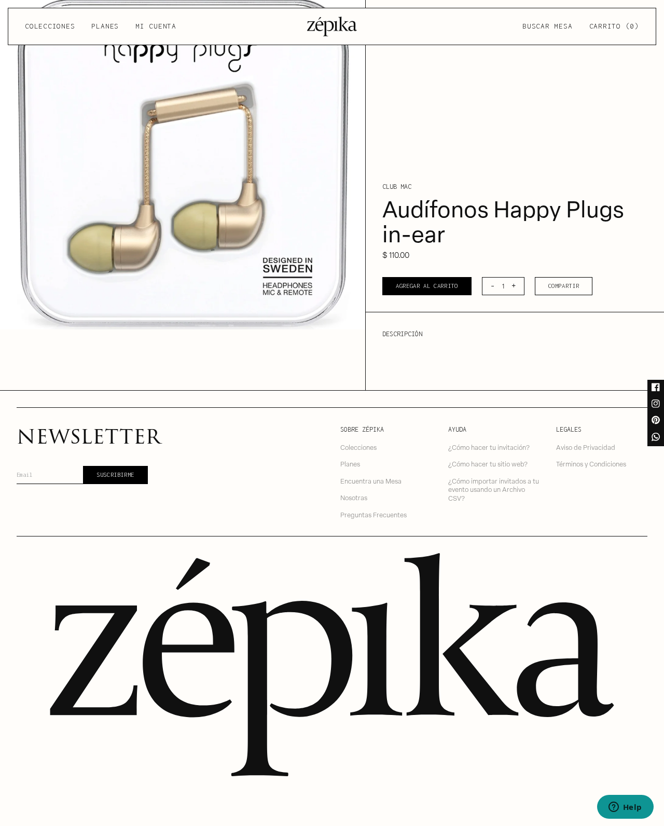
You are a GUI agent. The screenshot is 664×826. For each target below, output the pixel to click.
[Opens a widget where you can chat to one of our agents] (625, 808)
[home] (332, 26)
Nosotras (353, 497)
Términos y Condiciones (591, 463)
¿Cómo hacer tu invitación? (489, 447)
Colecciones (50, 26)
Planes (105, 26)
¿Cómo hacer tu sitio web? (488, 463)
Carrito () (614, 26)
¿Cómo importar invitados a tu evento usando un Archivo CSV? (493, 489)
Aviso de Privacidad (585, 447)
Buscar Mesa (547, 26)
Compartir (563, 285)
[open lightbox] (182, 164)
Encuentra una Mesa (371, 480)
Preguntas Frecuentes (373, 514)
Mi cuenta (155, 26)
